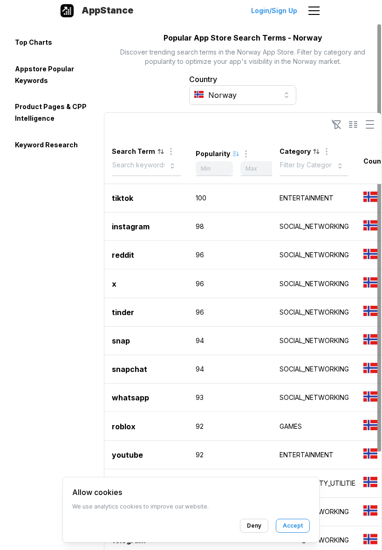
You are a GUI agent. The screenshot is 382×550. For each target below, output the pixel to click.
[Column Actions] (171, 151)
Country (203, 79)
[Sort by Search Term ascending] (161, 151)
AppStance (107, 10)
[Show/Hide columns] (353, 124)
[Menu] (314, 11)
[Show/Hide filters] (336, 124)
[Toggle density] (370, 124)
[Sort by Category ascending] (316, 151)
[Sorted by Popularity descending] (236, 154)
